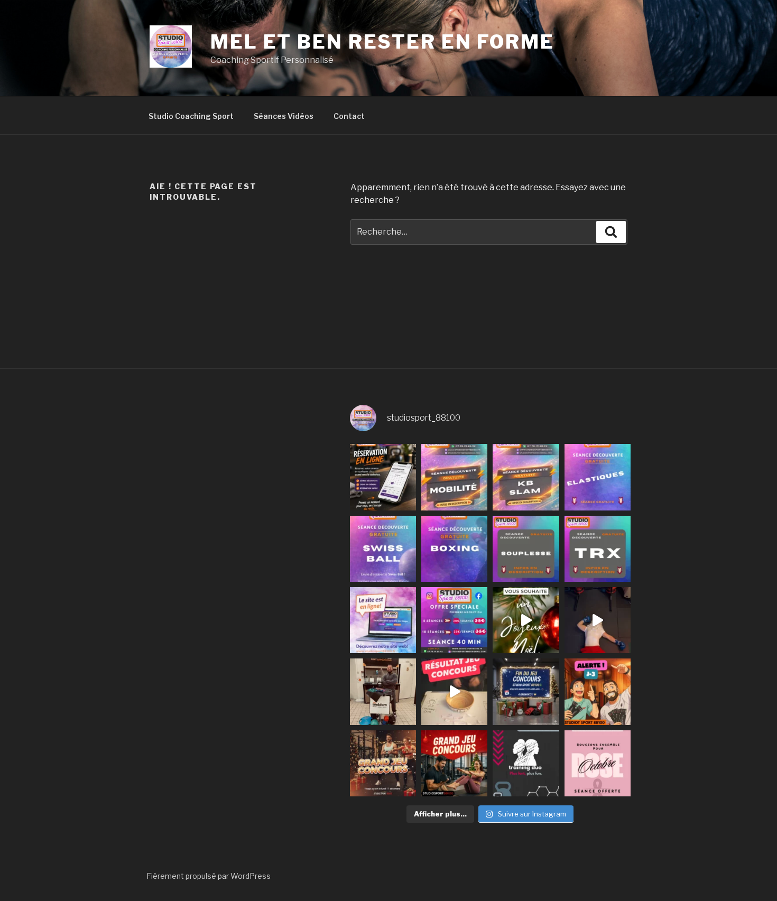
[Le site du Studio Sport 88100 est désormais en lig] (383, 620)
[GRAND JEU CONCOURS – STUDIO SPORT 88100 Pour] (454, 763)
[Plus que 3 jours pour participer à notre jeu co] (598, 691)
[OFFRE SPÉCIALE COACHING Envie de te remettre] (454, 620)
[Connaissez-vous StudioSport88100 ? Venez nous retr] (383, 691)
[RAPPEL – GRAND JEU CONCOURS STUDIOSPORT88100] (383, 763)
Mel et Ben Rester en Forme (382, 41)
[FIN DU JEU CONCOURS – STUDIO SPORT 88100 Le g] (526, 691)
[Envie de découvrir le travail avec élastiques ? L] (598, 477)
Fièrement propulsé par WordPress (208, 875)
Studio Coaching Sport (191, 116)
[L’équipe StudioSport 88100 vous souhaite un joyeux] (526, 620)
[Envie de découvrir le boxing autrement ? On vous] (454, 549)
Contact (349, 116)
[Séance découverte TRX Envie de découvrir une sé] (598, 549)
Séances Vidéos (283, 116)
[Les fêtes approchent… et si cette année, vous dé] (526, 763)
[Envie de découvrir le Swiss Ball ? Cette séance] (383, 549)
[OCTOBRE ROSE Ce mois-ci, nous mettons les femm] (598, 763)
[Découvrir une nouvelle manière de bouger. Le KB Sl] (526, 477)
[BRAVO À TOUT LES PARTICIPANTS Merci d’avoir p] (454, 691)
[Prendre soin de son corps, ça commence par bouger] (454, 477)
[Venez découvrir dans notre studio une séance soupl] (526, 549)
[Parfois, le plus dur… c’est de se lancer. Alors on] (383, 477)
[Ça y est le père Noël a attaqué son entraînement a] (598, 620)
